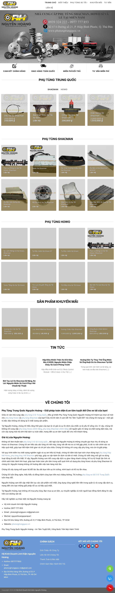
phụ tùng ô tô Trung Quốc (36, 415)
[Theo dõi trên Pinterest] (88, 546)
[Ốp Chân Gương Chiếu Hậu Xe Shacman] (72, 161)
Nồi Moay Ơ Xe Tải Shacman (43, 202)
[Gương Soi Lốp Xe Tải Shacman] (15, 323)
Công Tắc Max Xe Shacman (70, 116)
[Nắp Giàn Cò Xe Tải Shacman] (72, 195)
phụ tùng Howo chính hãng (30, 429)
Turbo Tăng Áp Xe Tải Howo (14, 285)
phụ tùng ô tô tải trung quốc (35, 442)
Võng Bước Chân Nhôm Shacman (98, 330)
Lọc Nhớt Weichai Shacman (43, 329)
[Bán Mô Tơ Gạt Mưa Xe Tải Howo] (100, 278)
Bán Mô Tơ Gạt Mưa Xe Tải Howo (100, 286)
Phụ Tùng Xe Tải (78, 2)
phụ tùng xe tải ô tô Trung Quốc (95, 474)
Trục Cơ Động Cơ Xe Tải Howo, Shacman (12, 169)
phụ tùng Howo (12, 418)
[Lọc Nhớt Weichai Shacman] (43, 323)
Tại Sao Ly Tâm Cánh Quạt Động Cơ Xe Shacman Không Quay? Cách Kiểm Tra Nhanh (19, 362)
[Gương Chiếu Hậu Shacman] (72, 323)
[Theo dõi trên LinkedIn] (92, 546)
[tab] (53, 89)
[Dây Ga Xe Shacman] (14, 110)
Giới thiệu (63, 2)
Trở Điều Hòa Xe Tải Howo (71, 285)
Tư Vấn (107, 2)
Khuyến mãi (96, 2)
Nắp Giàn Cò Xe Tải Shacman (68, 203)
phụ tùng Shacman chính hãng (56, 429)
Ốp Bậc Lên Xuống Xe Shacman (12, 203)
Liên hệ (49, 8)
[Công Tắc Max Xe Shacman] (72, 110)
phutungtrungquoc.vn (21, 524)
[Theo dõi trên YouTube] (96, 546)
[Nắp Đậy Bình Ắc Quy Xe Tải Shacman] (100, 195)
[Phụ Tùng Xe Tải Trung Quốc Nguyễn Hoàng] (21, 5)
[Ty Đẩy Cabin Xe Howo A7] (43, 244)
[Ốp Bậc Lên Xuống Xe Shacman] (14, 195)
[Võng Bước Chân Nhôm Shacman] (100, 323)
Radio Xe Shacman (39, 168)
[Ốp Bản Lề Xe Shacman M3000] (100, 161)
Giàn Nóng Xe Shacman (97, 114)
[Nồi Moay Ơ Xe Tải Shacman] (43, 195)
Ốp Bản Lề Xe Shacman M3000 (98, 169)
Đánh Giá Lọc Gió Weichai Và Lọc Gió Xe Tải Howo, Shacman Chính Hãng (57, 362)
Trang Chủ (50, 2)
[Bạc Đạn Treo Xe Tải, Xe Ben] (43, 110)
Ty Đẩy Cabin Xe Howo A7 (42, 251)
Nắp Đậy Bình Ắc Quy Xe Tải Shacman (100, 203)
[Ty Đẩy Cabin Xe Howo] (72, 244)
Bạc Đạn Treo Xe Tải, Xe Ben (43, 116)
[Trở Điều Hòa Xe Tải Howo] (72, 278)
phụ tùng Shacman (30, 418)
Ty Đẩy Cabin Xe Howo (69, 251)
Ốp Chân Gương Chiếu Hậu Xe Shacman (71, 169)
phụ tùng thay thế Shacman (22, 455)
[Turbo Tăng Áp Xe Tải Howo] (14, 278)
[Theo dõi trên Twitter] (84, 546)
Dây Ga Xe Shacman (14, 115)
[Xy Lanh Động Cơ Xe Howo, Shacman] (14, 244)
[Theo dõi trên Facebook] (80, 546)
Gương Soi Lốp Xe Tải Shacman (12, 330)
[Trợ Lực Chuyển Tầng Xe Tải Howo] (43, 278)
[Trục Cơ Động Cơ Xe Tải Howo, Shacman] (14, 161)
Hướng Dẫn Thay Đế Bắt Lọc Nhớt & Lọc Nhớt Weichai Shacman (96, 361)
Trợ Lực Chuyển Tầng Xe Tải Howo (42, 286)
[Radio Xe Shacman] (43, 161)
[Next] (110, 373)
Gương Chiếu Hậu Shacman (71, 329)
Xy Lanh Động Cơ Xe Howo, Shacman (14, 252)
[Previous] (5, 373)
